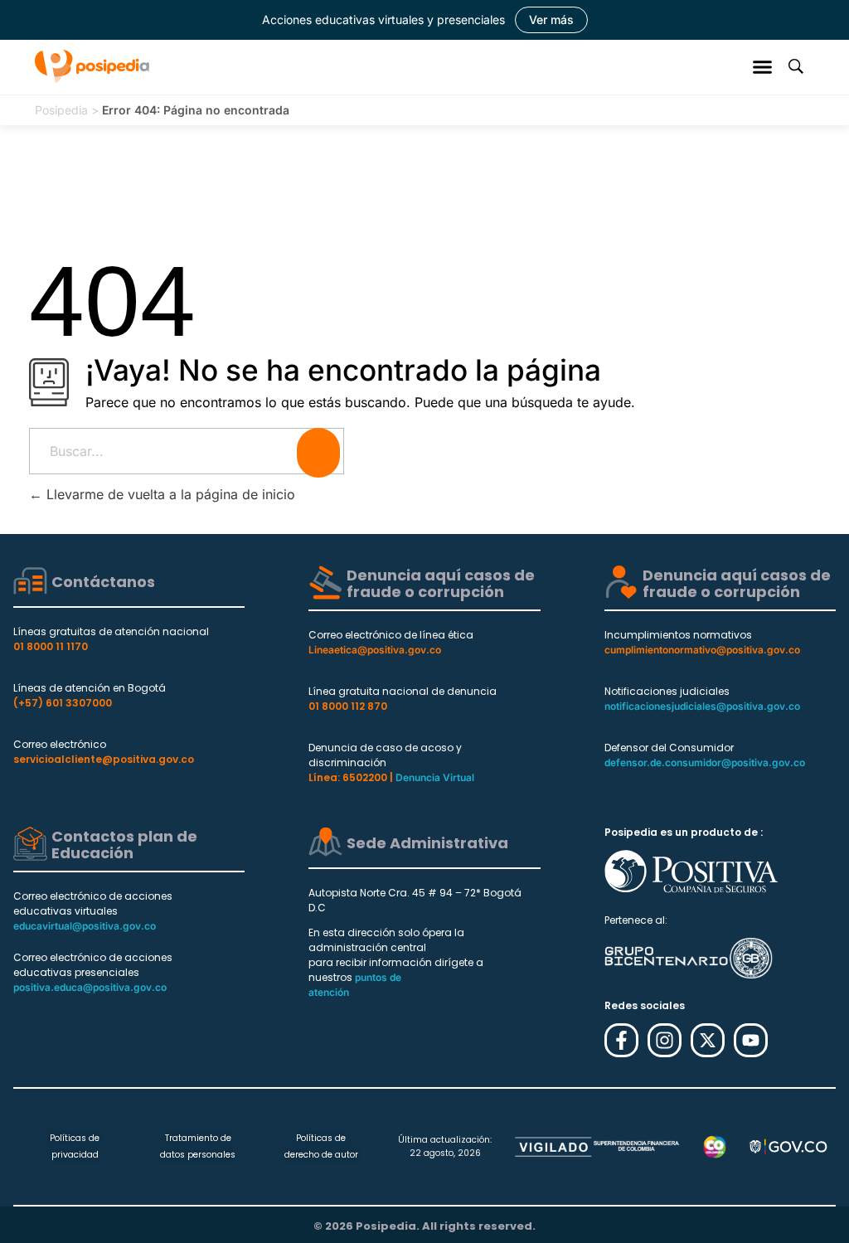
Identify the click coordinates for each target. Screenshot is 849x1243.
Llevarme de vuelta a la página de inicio (168, 494)
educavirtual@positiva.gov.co (84, 926)
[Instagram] (665, 1040)
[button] (763, 66)
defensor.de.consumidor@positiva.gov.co (704, 762)
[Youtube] (751, 1040)
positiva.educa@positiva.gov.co (90, 987)
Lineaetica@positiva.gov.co (374, 649)
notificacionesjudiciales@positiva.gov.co (702, 706)
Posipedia (61, 110)
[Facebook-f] (621, 1040)
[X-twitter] (708, 1040)
